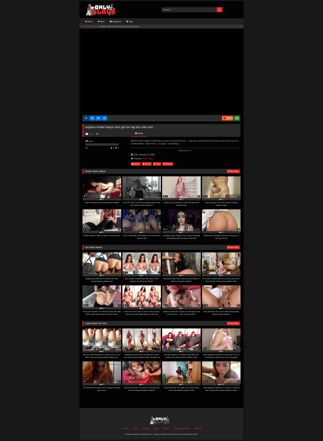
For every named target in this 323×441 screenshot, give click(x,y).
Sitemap (197, 428)
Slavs (102, 21)
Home (90, 21)
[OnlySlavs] (102, 9)
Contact (125, 428)
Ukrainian (168, 164)
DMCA (166, 428)
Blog (156, 428)
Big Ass (94, 26)
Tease (158, 164)
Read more (184, 150)
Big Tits (148, 164)
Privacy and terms (181, 428)
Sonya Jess (147, 159)
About (140, 133)
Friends (146, 428)
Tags (131, 21)
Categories (116, 21)
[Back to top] (315, 433)
